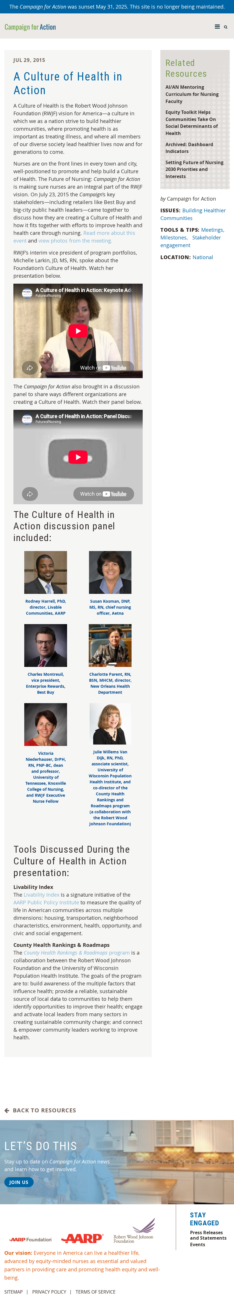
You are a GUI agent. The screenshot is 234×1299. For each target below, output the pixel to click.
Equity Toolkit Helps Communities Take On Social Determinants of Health (192, 122)
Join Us (19, 1182)
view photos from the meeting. (75, 240)
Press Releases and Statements (208, 1235)
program (77, 952)
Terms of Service (96, 1292)
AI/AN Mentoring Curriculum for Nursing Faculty (192, 94)
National (203, 257)
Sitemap (13, 1292)
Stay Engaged (204, 1219)
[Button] (217, 25)
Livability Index (41, 894)
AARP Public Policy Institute (46, 902)
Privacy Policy (49, 1292)
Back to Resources (42, 1110)
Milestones (174, 237)
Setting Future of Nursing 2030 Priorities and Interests (194, 169)
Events (197, 1244)
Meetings (212, 229)
